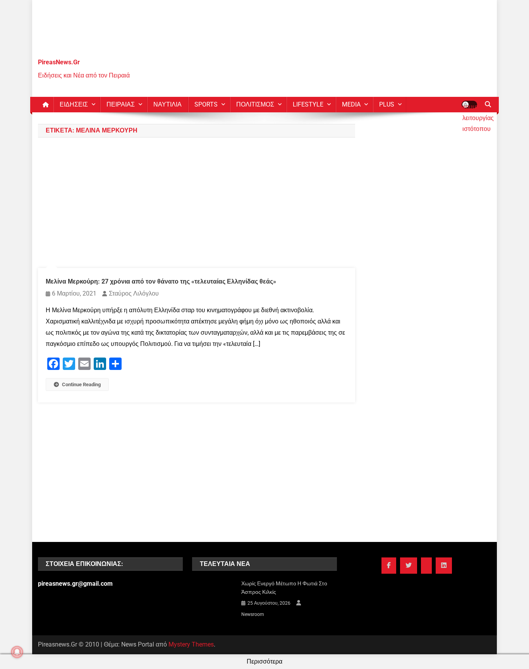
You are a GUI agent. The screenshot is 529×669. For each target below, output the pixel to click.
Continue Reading (81, 384)
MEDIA (351, 104)
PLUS (386, 104)
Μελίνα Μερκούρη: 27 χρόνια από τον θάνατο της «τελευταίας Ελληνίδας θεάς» (161, 281)
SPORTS (206, 104)
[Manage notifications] (17, 652)
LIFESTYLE (308, 104)
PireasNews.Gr (59, 62)
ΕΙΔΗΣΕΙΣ (74, 104)
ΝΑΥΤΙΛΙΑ (167, 104)
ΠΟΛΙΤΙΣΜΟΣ (255, 104)
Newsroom (252, 614)
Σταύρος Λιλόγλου (134, 293)
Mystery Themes (191, 644)
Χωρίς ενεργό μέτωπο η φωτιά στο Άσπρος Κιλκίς (284, 587)
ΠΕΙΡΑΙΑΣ (120, 104)
